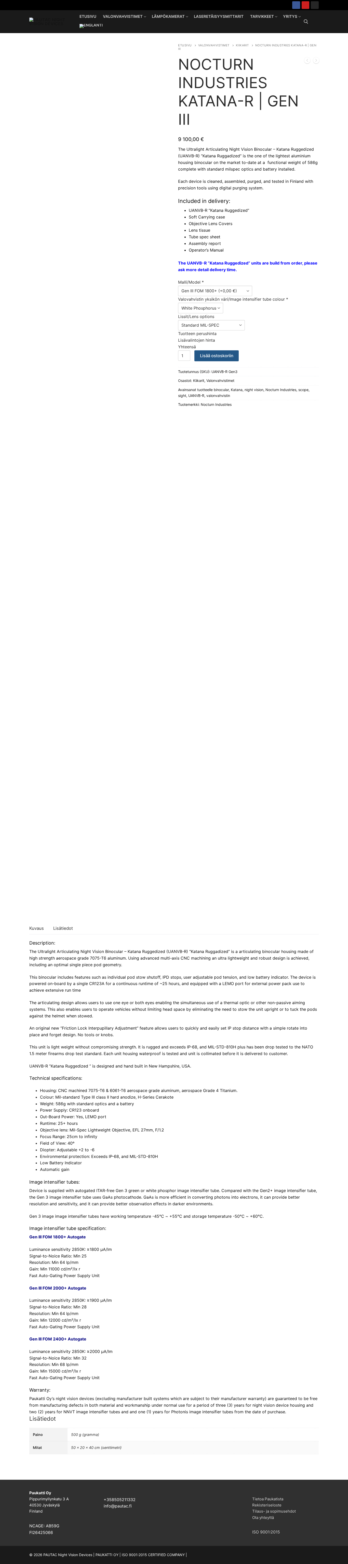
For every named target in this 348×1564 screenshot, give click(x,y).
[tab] (36, 928)
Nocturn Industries (280, 389)
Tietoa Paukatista (267, 1499)
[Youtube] (306, 5)
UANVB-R (196, 395)
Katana (237, 389)
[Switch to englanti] (91, 26)
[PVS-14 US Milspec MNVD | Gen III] (307, 61)
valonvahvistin (218, 395)
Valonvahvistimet (214, 45)
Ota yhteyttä (263, 1517)
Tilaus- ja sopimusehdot (274, 1511)
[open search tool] (306, 21)
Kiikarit (242, 45)
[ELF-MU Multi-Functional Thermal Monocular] (316, 61)
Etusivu (185, 45)
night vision (254, 389)
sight (182, 395)
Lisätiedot (63, 928)
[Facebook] (296, 5)
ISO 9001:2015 (266, 1531)
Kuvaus (36, 928)
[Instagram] (315, 5)
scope (303, 389)
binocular (221, 389)
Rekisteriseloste (267, 1505)
